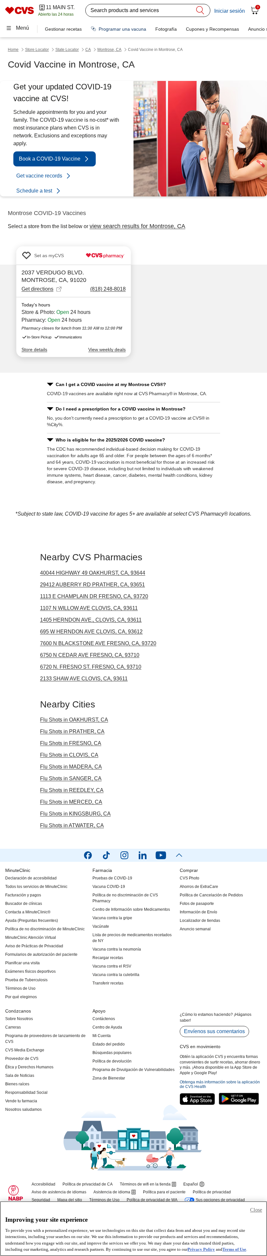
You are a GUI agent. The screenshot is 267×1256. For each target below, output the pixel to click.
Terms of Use (234, 1249)
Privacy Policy (201, 1249)
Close (256, 1210)
